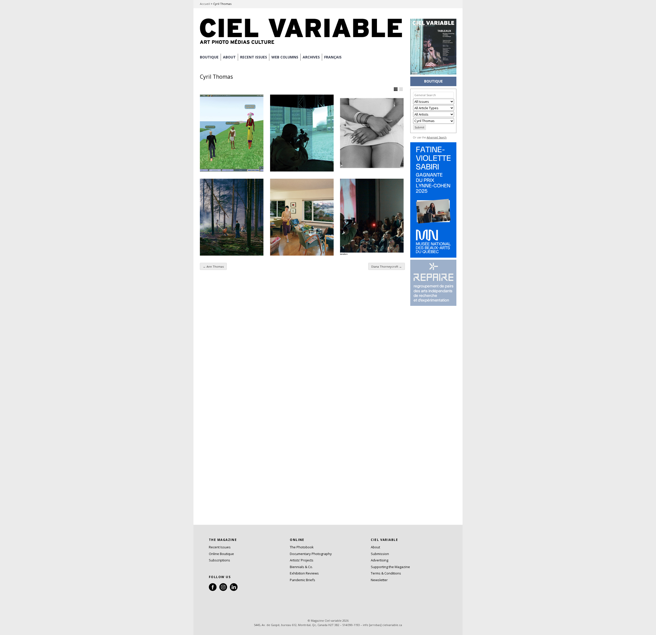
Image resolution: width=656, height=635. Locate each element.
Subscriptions (219, 560)
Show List (401, 89)
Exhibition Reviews (304, 573)
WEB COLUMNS (284, 57)
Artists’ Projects (301, 560)
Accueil (205, 4)
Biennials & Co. (301, 567)
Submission (380, 553)
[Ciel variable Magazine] (302, 44)
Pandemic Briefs (302, 580)
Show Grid (395, 89)
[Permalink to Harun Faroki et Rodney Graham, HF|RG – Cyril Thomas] (302, 133)
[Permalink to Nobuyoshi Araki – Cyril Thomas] (372, 217)
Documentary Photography (311, 553)
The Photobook (302, 547)
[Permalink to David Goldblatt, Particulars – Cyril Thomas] (372, 133)
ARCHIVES (311, 57)
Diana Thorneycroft (386, 266)
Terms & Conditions (386, 573)
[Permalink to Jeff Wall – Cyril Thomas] (302, 217)
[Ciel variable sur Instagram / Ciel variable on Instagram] (223, 589)
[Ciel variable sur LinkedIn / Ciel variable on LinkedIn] (234, 589)
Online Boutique (221, 553)
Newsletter (379, 580)
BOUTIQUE (209, 57)
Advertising (379, 560)
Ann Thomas (213, 266)
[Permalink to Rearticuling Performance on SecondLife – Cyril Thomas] (231, 133)
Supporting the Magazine (390, 567)
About (229, 57)
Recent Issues (220, 547)
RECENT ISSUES (253, 57)
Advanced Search (437, 137)
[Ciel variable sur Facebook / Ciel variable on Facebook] (213, 589)
